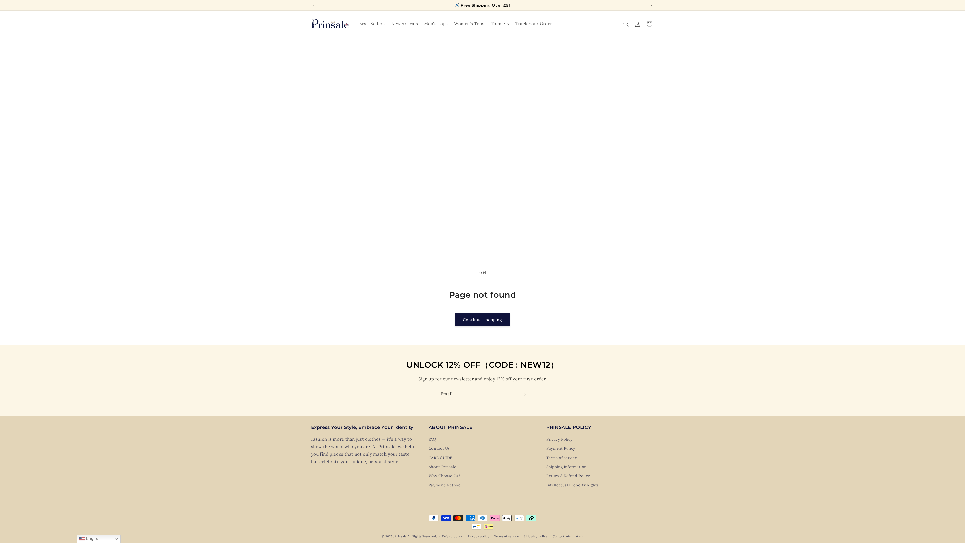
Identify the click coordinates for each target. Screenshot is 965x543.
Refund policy (452, 536)
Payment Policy (560, 448)
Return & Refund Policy (568, 475)
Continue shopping (482, 319)
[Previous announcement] (313, 5)
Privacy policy (478, 536)
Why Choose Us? (444, 475)
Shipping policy (535, 536)
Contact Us (439, 448)
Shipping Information (566, 466)
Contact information (568, 536)
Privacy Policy (559, 439)
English (93, 538)
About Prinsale (442, 466)
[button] (500, 24)
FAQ (432, 439)
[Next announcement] (651, 5)
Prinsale (401, 536)
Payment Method (445, 485)
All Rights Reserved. (422, 536)
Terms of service (561, 457)
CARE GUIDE (440, 457)
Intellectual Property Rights (572, 485)
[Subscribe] (524, 394)
